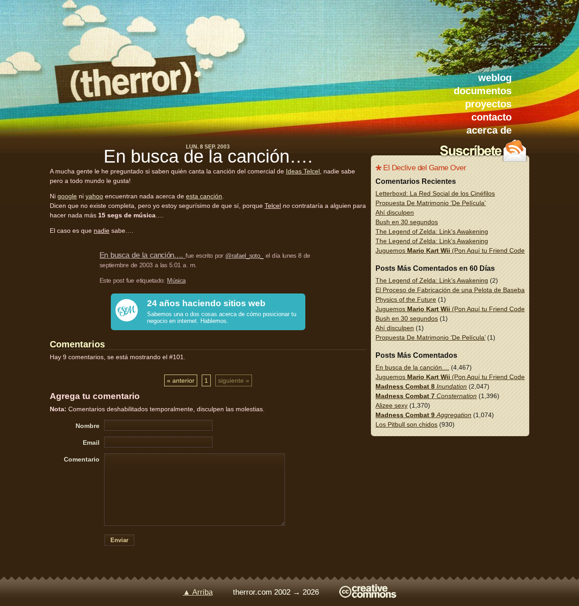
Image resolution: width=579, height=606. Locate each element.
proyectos (488, 104)
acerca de (489, 130)
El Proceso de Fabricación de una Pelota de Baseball (451, 289)
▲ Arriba (198, 592)
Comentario (82, 459)
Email (91, 442)
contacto (491, 117)
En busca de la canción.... (412, 367)
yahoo (94, 196)
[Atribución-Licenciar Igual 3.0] (367, 595)
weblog (495, 77)
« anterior (181, 380)
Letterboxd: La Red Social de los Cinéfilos (435, 193)
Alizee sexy (391, 405)
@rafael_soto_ (244, 255)
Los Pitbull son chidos (406, 424)
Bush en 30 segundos (406, 222)
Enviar (119, 540)
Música (176, 280)
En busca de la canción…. (208, 156)
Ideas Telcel (303, 171)
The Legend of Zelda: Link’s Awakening (431, 231)
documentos (483, 90)
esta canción (204, 196)
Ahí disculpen (394, 212)
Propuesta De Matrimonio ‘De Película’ (430, 203)
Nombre (88, 425)
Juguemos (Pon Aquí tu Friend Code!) (452, 250)
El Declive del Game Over (424, 168)
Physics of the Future (405, 299)
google (67, 196)
